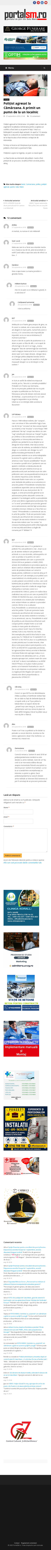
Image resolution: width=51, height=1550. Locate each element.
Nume (6, 807)
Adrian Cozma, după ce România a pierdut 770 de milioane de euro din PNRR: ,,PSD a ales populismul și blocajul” (24, 1329)
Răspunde (30, 227)
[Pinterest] (38, 2)
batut (23, 184)
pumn (12, 187)
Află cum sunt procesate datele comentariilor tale (23, 862)
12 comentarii (35, 116)
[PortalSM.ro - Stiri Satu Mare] (25, 19)
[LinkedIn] (42, 2)
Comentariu (9, 826)
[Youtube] (45, 2)
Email (6, 817)
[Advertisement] (27, 874)
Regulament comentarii (29, 1543)
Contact (16, 1543)
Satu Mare (20, 187)
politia (38, 184)
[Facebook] (34, 2)
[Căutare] (44, 68)
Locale (6, 99)
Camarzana (30, 184)
